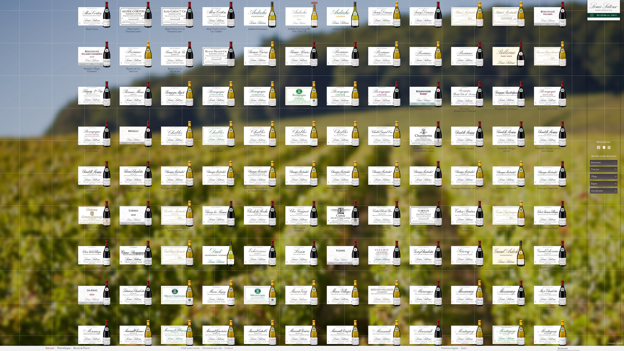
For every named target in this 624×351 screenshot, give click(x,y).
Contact (229, 348)
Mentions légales (449, 348)
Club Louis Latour (190, 348)
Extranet (50, 348)
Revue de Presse (81, 348)
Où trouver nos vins (212, 348)
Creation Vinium (615, 343)
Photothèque (63, 348)
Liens (464, 348)
